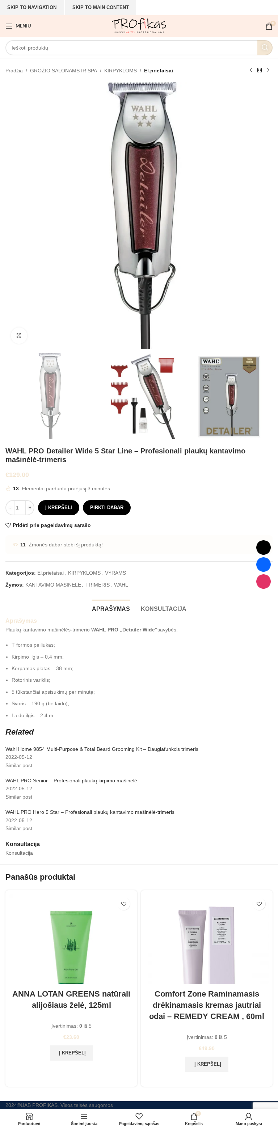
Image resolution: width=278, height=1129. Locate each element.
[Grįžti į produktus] (259, 70)
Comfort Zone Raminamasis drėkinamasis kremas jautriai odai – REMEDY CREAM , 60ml (206, 1005)
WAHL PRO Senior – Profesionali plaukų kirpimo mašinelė (71, 780)
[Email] (263, 547)
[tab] (111, 608)
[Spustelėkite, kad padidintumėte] (19, 335)
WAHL (121, 585)
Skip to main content (100, 7)
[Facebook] (263, 564)
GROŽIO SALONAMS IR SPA (63, 70)
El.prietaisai (158, 70)
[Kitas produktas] (268, 70)
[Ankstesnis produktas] (251, 70)
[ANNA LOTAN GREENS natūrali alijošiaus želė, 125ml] (71, 939)
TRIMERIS (97, 585)
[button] (71, 1053)
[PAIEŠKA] (265, 47)
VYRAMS (115, 573)
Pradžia (14, 70)
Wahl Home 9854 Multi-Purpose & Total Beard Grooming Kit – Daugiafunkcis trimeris (101, 749)
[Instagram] (263, 581)
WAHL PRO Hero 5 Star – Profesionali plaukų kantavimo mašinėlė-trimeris (89, 812)
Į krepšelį (58, 507)
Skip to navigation (31, 7)
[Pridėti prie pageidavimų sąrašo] (123, 903)
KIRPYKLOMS (120, 70)
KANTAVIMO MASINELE (53, 585)
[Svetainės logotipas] (139, 26)
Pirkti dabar (106, 507)
